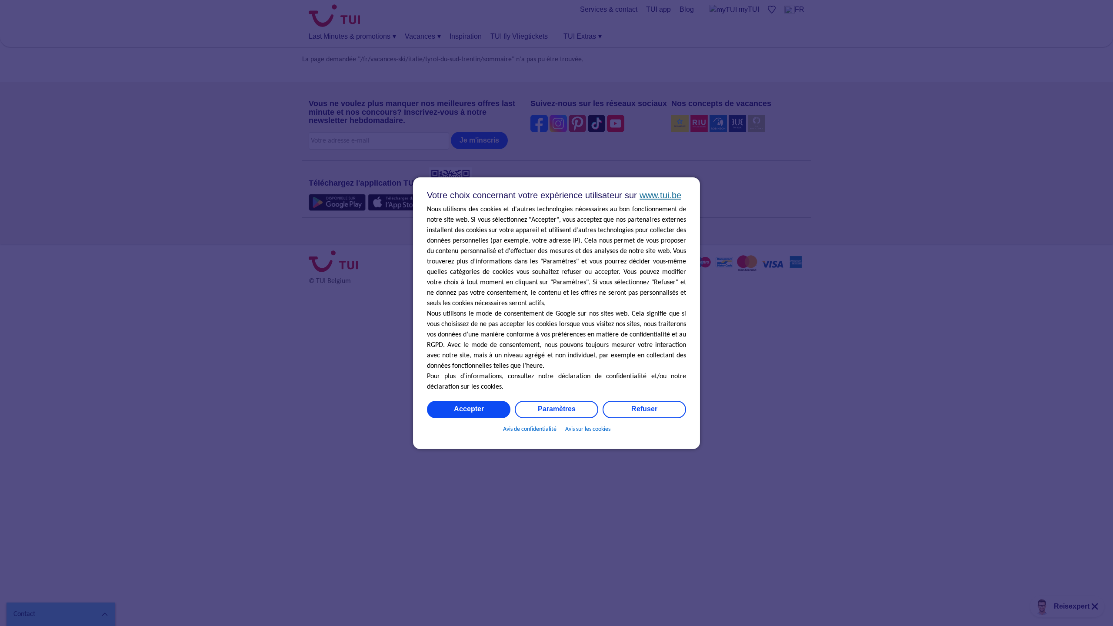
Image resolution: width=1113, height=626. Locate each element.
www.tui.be (660, 195)
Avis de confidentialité (529, 429)
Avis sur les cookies (587, 429)
